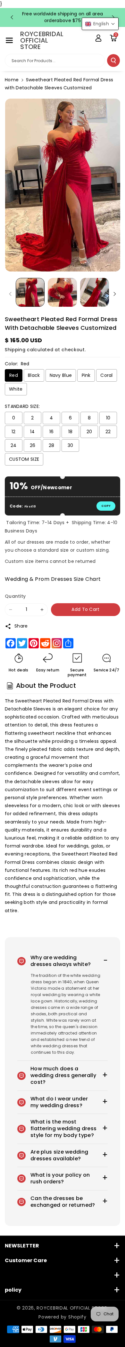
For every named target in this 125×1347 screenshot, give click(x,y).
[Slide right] (114, 293)
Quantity (15, 596)
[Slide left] (10, 293)
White (16, 389)
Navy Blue (61, 375)
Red (13, 375)
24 (14, 445)
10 (108, 418)
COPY (106, 506)
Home (12, 80)
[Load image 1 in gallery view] (30, 292)
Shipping (15, 349)
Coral (106, 375)
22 (108, 431)
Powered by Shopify (62, 1317)
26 (33, 445)
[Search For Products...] (113, 60)
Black (34, 375)
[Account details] (98, 38)
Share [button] (21, 626)
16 (51, 431)
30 (70, 445)
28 (51, 445)
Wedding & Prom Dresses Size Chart (53, 579)
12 (14, 431)
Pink (86, 375)
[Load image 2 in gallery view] (62, 292)
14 (32, 431)
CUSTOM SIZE (24, 459)
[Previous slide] (12, 17)
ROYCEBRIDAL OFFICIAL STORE (72, 1308)
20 (89, 431)
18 (70, 431)
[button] (9, 40)
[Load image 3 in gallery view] (94, 292)
